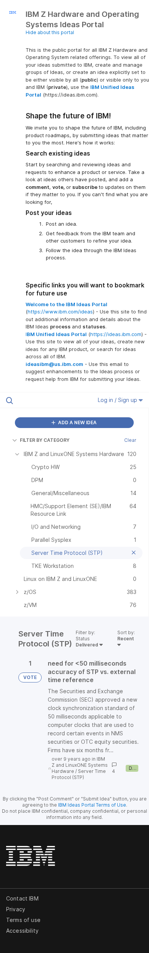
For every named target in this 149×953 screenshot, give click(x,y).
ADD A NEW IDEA (77, 422)
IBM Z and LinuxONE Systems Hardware (80, 765)
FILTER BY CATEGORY (45, 440)
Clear (130, 440)
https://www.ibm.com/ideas (60, 311)
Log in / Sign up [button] (118, 400)
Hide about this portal (50, 32)
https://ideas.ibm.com (115, 334)
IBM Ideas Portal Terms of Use (92, 805)
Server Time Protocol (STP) (79, 774)
